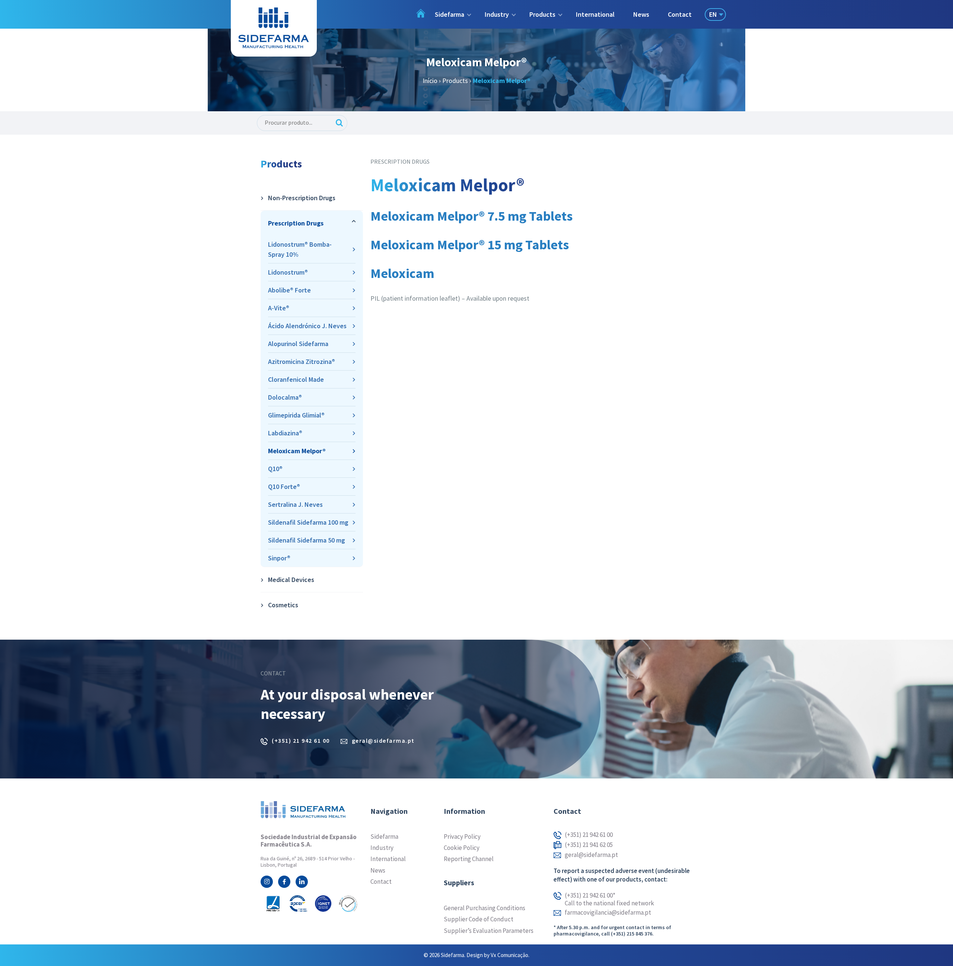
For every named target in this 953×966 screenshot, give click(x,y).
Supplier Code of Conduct (478, 919)
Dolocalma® (285, 397)
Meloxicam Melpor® (297, 451)
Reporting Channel (469, 859)
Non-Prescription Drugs (301, 197)
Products (455, 80)
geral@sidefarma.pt (383, 740)
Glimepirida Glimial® (296, 415)
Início (430, 80)
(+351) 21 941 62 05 (589, 845)
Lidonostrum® (288, 272)
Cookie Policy (461, 848)
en (713, 14)
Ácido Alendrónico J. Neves (307, 326)
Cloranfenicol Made (296, 379)
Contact (680, 14)
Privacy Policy (462, 836)
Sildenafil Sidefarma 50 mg (306, 540)
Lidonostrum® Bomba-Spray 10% (300, 249)
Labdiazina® (285, 433)
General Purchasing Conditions (484, 908)
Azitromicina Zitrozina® (301, 361)
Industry (381, 848)
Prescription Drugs (295, 223)
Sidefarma (384, 836)
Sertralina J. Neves (295, 504)
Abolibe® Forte (289, 290)
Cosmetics (283, 605)
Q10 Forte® (284, 486)
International (595, 14)
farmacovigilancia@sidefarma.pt (608, 913)
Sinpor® (279, 558)
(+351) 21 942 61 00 (301, 740)
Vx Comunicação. (510, 955)
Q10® (275, 468)
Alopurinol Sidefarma (298, 343)
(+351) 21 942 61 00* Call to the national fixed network (609, 899)
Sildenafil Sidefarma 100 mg (308, 522)
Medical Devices (291, 579)
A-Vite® (278, 308)
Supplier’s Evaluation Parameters (488, 931)
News (641, 14)
